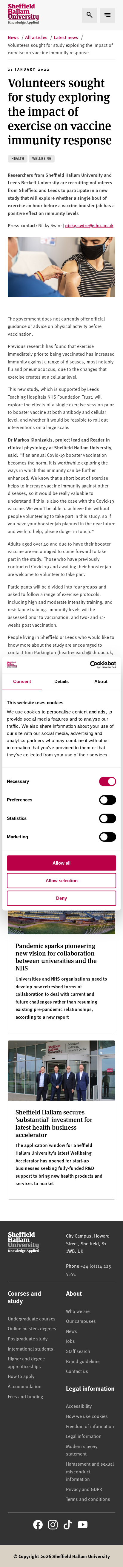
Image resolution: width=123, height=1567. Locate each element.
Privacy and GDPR (84, 1489)
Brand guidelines (83, 1361)
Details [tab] (61, 681)
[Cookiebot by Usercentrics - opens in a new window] (90, 665)
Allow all (61, 862)
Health (17, 158)
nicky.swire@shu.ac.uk (89, 225)
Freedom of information (90, 1426)
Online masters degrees (32, 1328)
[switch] (107, 800)
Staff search (78, 1351)
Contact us (77, 1371)
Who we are (78, 1311)
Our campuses (81, 1320)
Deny (61, 898)
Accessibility (79, 1405)
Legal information (84, 1436)
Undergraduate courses (32, 1318)
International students (30, 1348)
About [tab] (100, 681)
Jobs (70, 1340)
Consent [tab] (22, 681)
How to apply (21, 1376)
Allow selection (62, 880)
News (71, 1331)
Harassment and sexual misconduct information (90, 1471)
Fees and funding (25, 1396)
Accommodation (24, 1386)
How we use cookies (87, 1416)
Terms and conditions (88, 1498)
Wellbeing (42, 158)
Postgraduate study (27, 1338)
